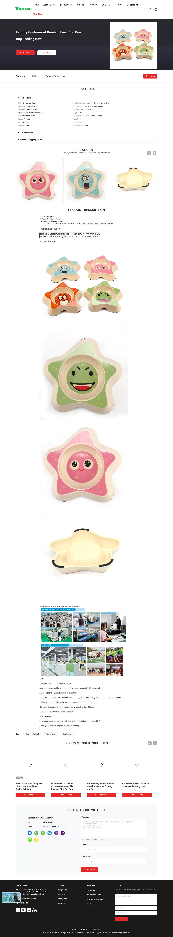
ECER (128, 933)
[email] (30, 833)
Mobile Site (84, 929)
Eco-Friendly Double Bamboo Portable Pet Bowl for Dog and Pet (68, 786)
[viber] (56, 833)
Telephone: (86, 856)
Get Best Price (25, 52)
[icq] (30, 840)
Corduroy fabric (91, 890)
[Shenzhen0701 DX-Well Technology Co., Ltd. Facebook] (18, 910)
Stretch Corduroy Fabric (93, 895)
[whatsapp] (36, 833)
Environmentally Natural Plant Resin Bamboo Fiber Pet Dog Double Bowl (33, 786)
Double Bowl (50, 734)
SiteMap (74, 929)
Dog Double (67, 734)
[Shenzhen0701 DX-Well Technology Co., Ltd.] (23, 9)
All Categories (90, 904)
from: (84, 844)
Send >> (121, 919)
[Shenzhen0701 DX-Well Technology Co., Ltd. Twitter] (23, 910)
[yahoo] (63, 833)
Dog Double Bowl (32, 734)
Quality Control (63, 899)
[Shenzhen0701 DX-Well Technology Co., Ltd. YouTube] (34, 910)
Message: (85, 817)
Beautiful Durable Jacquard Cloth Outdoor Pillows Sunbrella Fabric (138, 786)
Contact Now (89, 869)
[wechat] (43, 833)
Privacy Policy (97, 929)
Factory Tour (62, 894)
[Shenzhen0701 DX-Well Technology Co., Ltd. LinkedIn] (29, 910)
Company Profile (63, 890)
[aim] (36, 840)
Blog (120, 4)
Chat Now (47, 52)
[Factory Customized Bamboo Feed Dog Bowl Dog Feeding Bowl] (133, 45)
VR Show (93, 4)
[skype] (49, 833)
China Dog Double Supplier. (51, 933)
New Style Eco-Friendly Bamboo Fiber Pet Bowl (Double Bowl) (101, 786)
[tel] (43, 840)
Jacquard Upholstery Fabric (95, 899)
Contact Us (61, 903)
